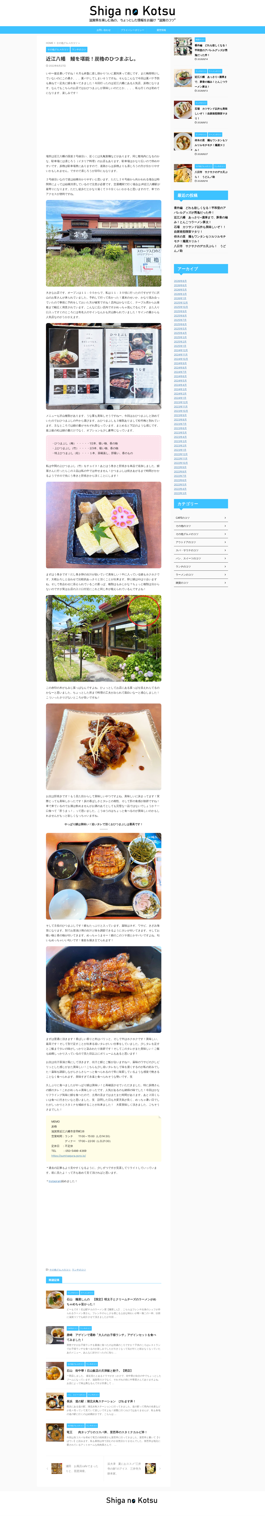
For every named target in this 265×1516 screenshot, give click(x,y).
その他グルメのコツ (59, 1269)
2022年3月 (180, 493)
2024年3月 (180, 389)
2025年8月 (180, 315)
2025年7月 (180, 319)
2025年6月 (180, 324)
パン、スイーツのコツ (188, 558)
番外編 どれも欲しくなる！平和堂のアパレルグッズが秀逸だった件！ (211, 50)
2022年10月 (181, 462)
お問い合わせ (104, 30)
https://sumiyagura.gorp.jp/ (68, 1155)
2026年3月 (180, 293)
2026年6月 (180, 285)
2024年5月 (180, 380)
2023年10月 (181, 410)
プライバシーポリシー (132, 30)
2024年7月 (180, 371)
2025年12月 (181, 302)
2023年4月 (180, 436)
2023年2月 (180, 445)
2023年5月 (180, 432)
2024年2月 (180, 393)
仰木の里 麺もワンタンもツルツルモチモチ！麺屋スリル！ (211, 145)
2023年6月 (180, 428)
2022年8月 (180, 471)
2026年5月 (180, 289)
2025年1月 (180, 345)
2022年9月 (180, 467)
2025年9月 (180, 311)
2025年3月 (180, 337)
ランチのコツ (79, 1269)
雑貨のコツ (182, 582)
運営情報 (161, 30)
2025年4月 (180, 332)
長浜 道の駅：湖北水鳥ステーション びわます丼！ (101, 1401)
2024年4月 (180, 384)
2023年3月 (180, 441)
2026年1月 (180, 298)
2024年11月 (181, 354)
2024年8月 (180, 367)
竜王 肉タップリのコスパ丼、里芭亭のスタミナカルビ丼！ (107, 1432)
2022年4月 (180, 488)
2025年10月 (181, 306)
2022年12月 (181, 454)
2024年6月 (180, 376)
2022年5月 (180, 484)
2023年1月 (180, 449)
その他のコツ (183, 525)
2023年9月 (180, 415)
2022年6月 (180, 480)
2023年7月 (180, 423)
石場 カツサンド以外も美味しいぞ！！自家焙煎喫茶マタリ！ (211, 113)
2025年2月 (180, 341)
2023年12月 (181, 402)
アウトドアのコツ (186, 542)
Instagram (55, 1181)
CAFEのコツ (183, 517)
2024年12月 (181, 350)
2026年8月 (180, 280)
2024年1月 (180, 397)
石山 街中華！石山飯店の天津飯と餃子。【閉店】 (100, 1370)
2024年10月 (181, 358)
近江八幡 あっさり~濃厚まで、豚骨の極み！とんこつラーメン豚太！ (211, 81)
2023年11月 (181, 406)
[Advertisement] (103, 1221)
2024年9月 (180, 363)
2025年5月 (180, 328)
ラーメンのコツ (184, 574)
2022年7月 (180, 475)
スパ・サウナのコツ (187, 550)
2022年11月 (180, 458)
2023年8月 (180, 419)
